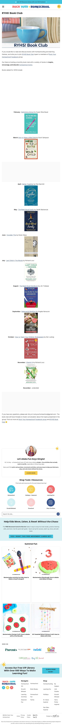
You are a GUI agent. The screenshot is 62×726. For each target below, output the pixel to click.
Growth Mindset (23, 690)
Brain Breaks (34, 689)
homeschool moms (25, 65)
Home (18, 716)
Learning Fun (47, 689)
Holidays (46, 694)
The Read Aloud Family (26, 209)
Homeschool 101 (25, 685)
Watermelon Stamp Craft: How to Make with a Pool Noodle (16, 635)
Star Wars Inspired (46, 709)
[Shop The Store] (51, 504)
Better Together (27, 184)
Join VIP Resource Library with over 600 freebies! (31, 2)
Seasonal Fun (24, 701)
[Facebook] (3, 687)
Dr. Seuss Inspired (46, 701)
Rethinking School (27, 112)
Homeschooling (48, 684)
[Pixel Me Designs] (55, 716)
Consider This (11, 235)
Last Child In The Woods (14, 260)
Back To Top (35, 716)
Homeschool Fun (34, 696)
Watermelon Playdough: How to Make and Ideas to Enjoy (46, 578)
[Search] (58, 514)
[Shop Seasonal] (31, 491)
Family (32, 700)
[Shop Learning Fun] (51, 491)
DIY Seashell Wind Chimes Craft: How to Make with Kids (45, 635)
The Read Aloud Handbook (28, 286)
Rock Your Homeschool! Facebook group (33, 419)
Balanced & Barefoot (28, 311)
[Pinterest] (11, 687)
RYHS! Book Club (28, 54)
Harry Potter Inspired (56, 702)
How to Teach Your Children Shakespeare (29, 337)
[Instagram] (7, 687)
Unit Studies (56, 690)
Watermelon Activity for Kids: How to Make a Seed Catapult (16, 578)
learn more (31, 473)
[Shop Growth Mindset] (11, 504)
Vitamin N (29, 362)
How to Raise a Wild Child (27, 137)
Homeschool (34, 683)
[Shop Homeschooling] (11, 491)
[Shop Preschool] (31, 504)
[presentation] (16, 561)
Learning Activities (24, 696)
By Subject (56, 685)
